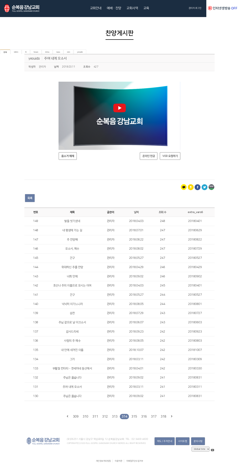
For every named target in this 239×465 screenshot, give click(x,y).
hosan (36, 52)
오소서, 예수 (72, 248)
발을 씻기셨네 (72, 221)
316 (144, 416)
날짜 (136, 212)
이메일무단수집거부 (134, 461)
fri (26, 52)
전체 (5, 52)
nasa (58, 52)
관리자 (110, 221)
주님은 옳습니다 (72, 377)
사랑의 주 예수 (72, 340)
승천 (72, 313)
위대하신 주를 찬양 (72, 267)
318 (163, 416)
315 (134, 416)
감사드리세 (72, 331)
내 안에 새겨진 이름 (72, 350)
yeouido (80, 52)
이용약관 (118, 461)
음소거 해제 (67, 156)
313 (115, 416)
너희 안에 (72, 276)
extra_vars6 (195, 212)
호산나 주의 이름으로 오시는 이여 (72, 285)
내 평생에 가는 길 (72, 230)
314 (124, 416)
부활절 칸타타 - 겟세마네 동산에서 (72, 368)
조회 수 (162, 212)
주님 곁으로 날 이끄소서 (72, 322)
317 (154, 416)
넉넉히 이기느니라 (72, 304)
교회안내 (95, 8)
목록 (29, 198)
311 (95, 416)
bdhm (16, 52)
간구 (72, 258)
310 (85, 416)
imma (47, 52)
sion (68, 52)
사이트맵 (182, 441)
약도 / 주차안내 (164, 441)
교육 (146, 8)
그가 (72, 359)
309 (76, 416)
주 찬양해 (72, 239)
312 (105, 416)
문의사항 (198, 441)
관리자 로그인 (196, 8)
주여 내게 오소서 (55, 58)
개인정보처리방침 (103, 461)
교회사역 (132, 8)
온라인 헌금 (148, 156)
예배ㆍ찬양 (114, 8)
